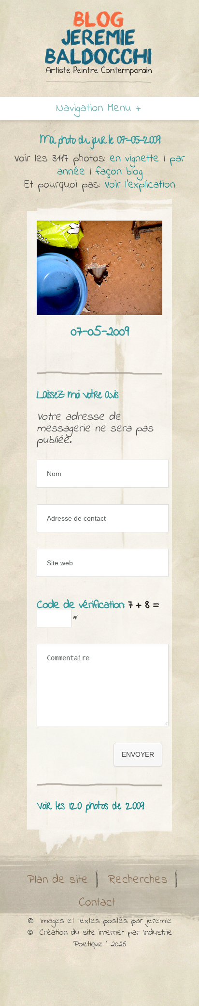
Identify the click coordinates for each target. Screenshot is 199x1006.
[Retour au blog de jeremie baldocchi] (99, 46)
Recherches (138, 880)
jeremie (159, 921)
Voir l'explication (139, 185)
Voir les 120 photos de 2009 (90, 806)
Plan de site (57, 880)
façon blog (119, 172)
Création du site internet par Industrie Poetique (106, 938)
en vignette (134, 159)
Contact (97, 902)
